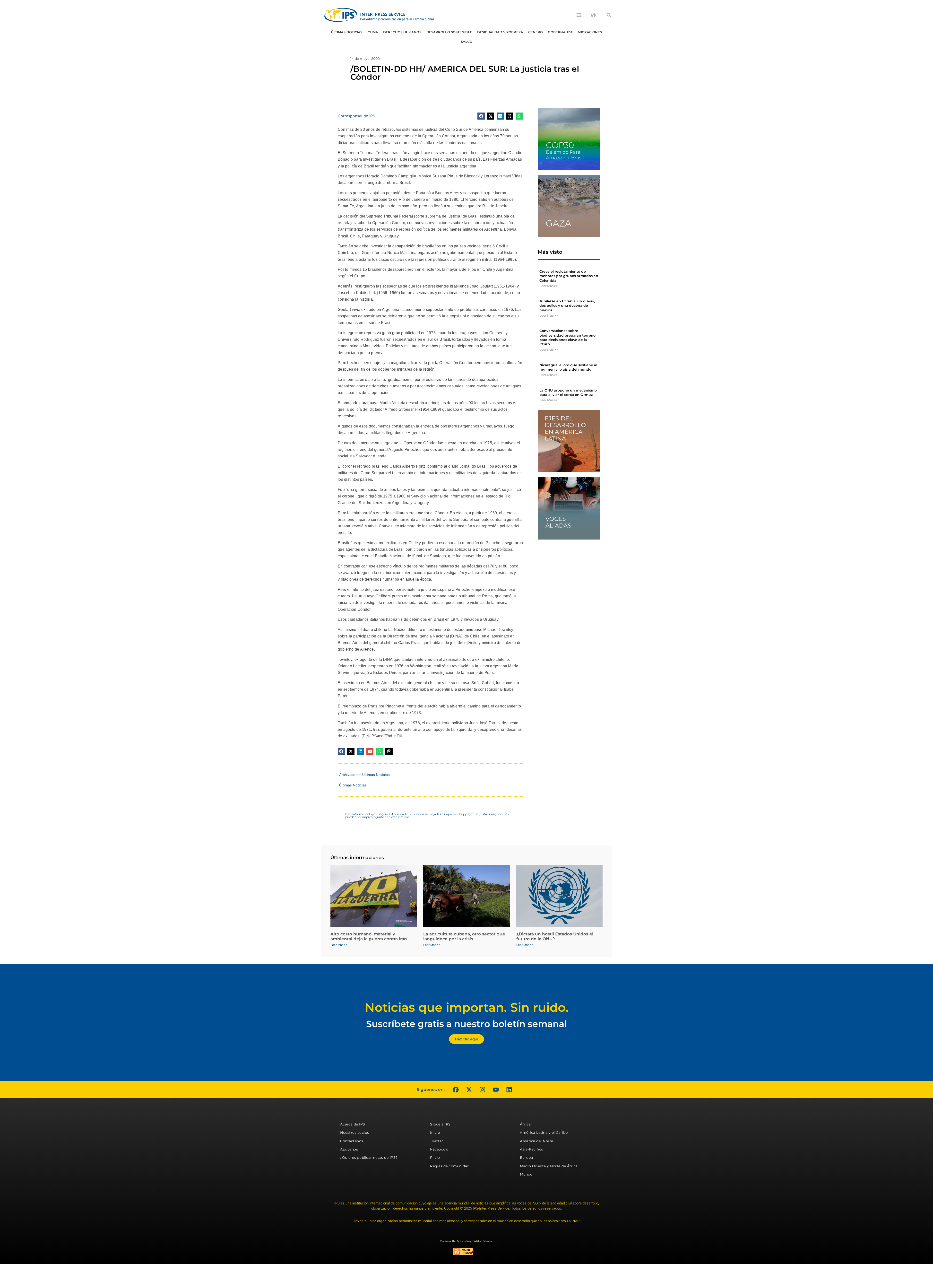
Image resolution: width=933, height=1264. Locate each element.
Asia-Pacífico (532, 1149)
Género (535, 32)
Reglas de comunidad (449, 1166)
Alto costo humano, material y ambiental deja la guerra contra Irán (368, 936)
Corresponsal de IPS (356, 115)
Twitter (436, 1141)
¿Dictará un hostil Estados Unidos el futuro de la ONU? (554, 936)
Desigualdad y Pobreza (500, 32)
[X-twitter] (469, 1090)
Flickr (435, 1157)
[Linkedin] (509, 1090)
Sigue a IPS (440, 1124)
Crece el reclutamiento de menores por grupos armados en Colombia (568, 275)
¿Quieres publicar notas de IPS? (369, 1157)
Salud (467, 42)
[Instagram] (482, 1090)
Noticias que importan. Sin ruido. (467, 1007)
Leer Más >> (548, 286)
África (525, 1124)
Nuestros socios (354, 1132)
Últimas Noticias (347, 32)
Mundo (526, 1174)
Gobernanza (560, 32)
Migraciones (590, 32)
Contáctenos (351, 1141)
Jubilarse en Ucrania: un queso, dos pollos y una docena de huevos (567, 305)
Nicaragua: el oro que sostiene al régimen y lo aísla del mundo (568, 367)
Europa (526, 1157)
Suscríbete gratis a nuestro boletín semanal (466, 1023)
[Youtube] (496, 1090)
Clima (373, 32)
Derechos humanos (402, 32)
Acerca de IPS (352, 1124)
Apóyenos (349, 1149)
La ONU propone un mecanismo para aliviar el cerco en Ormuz (568, 392)
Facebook (439, 1149)
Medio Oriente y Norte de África (549, 1166)
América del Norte (536, 1141)
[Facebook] (455, 1090)
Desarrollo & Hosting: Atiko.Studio (466, 1241)
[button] (609, 15)
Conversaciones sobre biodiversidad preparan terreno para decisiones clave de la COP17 (567, 337)
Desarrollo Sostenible (449, 32)
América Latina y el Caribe (544, 1132)
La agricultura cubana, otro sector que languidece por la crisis (464, 936)
